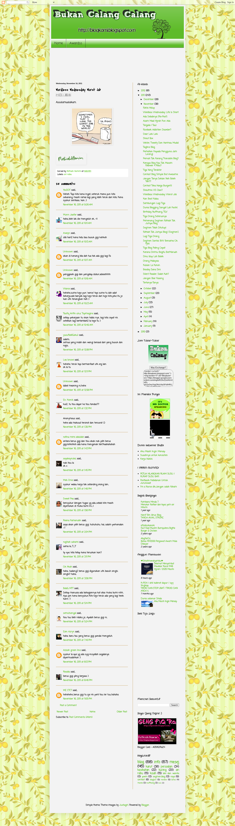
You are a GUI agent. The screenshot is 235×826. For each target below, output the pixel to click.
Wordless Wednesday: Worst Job (160, 194)
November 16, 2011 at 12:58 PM (78, 390)
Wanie (66, 289)
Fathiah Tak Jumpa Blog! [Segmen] (161, 232)
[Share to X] (63, 95)
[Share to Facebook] (66, 95)
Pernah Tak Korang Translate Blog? (161, 158)
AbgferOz (145, 538)
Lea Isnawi (68, 360)
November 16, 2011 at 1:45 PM (77, 470)
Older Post (122, 712)
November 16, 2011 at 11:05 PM (77, 699)
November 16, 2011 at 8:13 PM (77, 662)
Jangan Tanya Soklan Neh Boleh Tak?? (159, 180)
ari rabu (68, 174)
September (150, 293)
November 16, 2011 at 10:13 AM (77, 242)
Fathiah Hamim (74, 171)
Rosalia (66, 672)
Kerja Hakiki (146, 459)
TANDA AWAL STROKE (152, 517)
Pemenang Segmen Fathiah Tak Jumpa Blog (159, 222)
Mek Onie (68, 480)
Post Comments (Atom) (81, 717)
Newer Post (62, 712)
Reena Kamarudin (72, 520)
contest (141, 779)
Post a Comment (68, 705)
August (148, 298)
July (146, 302)
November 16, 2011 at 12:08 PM (78, 350)
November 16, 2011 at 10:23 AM (78, 303)
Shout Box (148, 138)
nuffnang (150, 782)
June (147, 307)
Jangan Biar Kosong (153, 278)
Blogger (145, 805)
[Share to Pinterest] (69, 95)
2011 (143, 95)
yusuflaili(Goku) (70, 335)
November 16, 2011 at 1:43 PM (77, 448)
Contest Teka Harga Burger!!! (157, 185)
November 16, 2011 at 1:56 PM (77, 510)
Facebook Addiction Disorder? (157, 130)
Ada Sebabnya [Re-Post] (155, 116)
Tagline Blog (149, 147)
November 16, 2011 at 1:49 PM (77, 489)
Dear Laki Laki (150, 134)
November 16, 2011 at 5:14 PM (77, 603)
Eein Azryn (68, 631)
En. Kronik (68, 400)
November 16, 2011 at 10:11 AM (77, 223)
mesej (174, 762)
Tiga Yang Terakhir (152, 170)
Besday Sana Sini (152, 269)
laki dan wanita (171, 773)
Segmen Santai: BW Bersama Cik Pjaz (160, 242)
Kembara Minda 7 (150, 502)
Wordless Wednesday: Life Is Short (161, 112)
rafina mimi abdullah (73, 437)
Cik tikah (67, 567)
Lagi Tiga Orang (151, 236)
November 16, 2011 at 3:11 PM (77, 556)
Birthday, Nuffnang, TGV (155, 212)
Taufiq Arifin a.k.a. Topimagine (78, 313)
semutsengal (69, 613)
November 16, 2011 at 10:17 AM (77, 260)
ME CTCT (67, 690)
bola (159, 783)
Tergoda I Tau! (150, 125)
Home (58, 43)
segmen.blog (159, 776)
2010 (143, 332)
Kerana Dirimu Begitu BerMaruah (160, 252)
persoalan (166, 767)
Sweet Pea (68, 498)
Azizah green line (72, 650)
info (157, 762)
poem (144, 776)
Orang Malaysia (151, 261)
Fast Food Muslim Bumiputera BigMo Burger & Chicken (158, 529)
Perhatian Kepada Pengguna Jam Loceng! (160, 153)
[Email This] (57, 95)
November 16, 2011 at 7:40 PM (77, 640)
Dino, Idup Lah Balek (153, 256)
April (146, 316)
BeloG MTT (68, 588)
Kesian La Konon (151, 265)
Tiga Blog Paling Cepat (154, 248)
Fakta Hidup (149, 108)
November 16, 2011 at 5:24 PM (77, 621)
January (148, 326)
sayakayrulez (69, 458)
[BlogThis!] (60, 95)
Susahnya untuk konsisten (154, 455)
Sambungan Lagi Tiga (154, 203)
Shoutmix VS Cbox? (153, 190)
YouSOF (66, 190)
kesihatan (143, 770)
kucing (162, 770)
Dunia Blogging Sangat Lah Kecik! (160, 207)
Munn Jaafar (70, 215)
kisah (153, 773)
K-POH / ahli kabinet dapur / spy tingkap (157, 584)
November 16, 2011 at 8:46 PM (77, 680)
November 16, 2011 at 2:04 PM (77, 532)
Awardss (76, 43)
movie (140, 782)
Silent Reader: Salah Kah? (156, 274)
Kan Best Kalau (151, 199)
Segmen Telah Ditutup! (154, 227)
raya (173, 776)
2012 (143, 90)
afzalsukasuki (148, 525)
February (148, 321)
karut (149, 767)
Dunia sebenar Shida (151, 598)
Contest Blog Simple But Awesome (160, 174)
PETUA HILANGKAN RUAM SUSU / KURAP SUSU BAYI (157, 475)
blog (140, 762)
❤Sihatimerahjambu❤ (152, 561)
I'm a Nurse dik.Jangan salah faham (158, 487)
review (164, 779)
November (149, 104)
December (149, 99)
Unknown (68, 251)
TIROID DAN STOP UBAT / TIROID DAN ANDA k (159, 590)
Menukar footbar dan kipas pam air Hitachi (157, 506)
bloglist (153, 779)
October (148, 288)
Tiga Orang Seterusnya (155, 216)
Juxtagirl (123, 805)
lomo (173, 779)
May (146, 312)
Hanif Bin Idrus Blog (151, 515)
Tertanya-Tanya (150, 282)
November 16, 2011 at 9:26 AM (78, 204)
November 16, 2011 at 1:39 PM (77, 427)
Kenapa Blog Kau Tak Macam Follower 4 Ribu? (157, 164)
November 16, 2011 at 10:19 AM (77, 278)
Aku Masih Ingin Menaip (152, 451)
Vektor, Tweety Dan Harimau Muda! (161, 143)
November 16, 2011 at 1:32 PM (77, 408)
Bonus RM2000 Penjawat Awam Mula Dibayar (159, 543)
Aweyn (66, 233)
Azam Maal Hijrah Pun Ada (156, 121)
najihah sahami (70, 542)
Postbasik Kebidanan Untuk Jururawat (154, 482)
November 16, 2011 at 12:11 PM (77, 371)
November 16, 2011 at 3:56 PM (77, 578)
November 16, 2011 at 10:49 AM (78, 325)
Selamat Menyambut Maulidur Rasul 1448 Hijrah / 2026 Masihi (164, 566)
